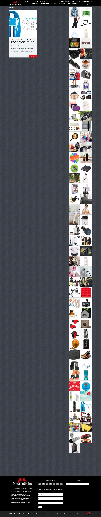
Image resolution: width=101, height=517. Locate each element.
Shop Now (32, 56)
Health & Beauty (45, 3)
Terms (12, 502)
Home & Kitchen (34, 3)
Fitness (54, 3)
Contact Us (30, 502)
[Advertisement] (80, 464)
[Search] (90, 484)
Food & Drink (61, 3)
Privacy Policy (17, 502)
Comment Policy (23, 502)
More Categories (72, 3)
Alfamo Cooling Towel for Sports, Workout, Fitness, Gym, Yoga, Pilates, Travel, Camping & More (22, 41)
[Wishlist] (90, 4)
